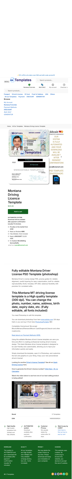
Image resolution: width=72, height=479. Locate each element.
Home (9, 126)
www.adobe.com (47, 319)
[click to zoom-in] (36, 157)
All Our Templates (17, 126)
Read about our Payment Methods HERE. (26, 335)
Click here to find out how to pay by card (62, 432)
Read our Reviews (17, 231)
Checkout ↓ (64, 87)
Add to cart (18, 212)
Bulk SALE (7, 112)
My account (53, 87)
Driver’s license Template (35, 362)
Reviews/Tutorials (10, 105)
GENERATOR (8, 114)
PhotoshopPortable (42, 322)
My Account (8, 102)
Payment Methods (10, 107)
